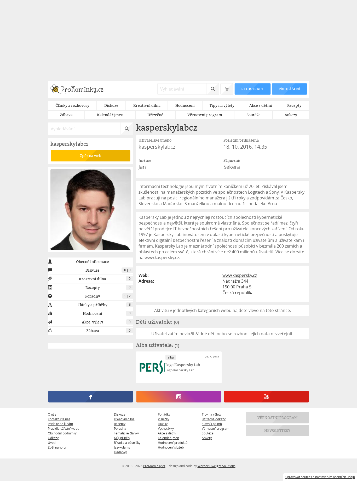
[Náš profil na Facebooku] (90, 396)
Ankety (207, 438)
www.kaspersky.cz (239, 275)
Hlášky (163, 424)
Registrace (252, 88)
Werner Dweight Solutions (216, 466)
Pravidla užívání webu (63, 428)
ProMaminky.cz (154, 466)
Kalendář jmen (168, 438)
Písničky (163, 419)
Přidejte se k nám (60, 424)
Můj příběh (122, 438)
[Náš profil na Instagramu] (178, 396)
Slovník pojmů (212, 424)
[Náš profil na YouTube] (266, 396)
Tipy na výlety (211, 414)
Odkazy (53, 438)
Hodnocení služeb (171, 447)
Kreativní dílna (124, 419)
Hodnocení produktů (172, 442)
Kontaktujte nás (59, 419)
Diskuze (119, 414)
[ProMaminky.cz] (79, 89)
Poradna (120, 428)
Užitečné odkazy (214, 419)
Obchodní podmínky (62, 433)
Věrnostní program (215, 428)
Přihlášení (289, 88)
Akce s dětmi (167, 433)
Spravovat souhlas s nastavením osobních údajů (320, 477)
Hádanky (120, 452)
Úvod (51, 442)
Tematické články (126, 433)
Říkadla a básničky (127, 442)
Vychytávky (166, 428)
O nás (52, 414)
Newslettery (277, 430)
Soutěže (208, 433)
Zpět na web (90, 155)
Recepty (119, 424)
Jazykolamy (122, 447)
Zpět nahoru (57, 447)
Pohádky (164, 414)
